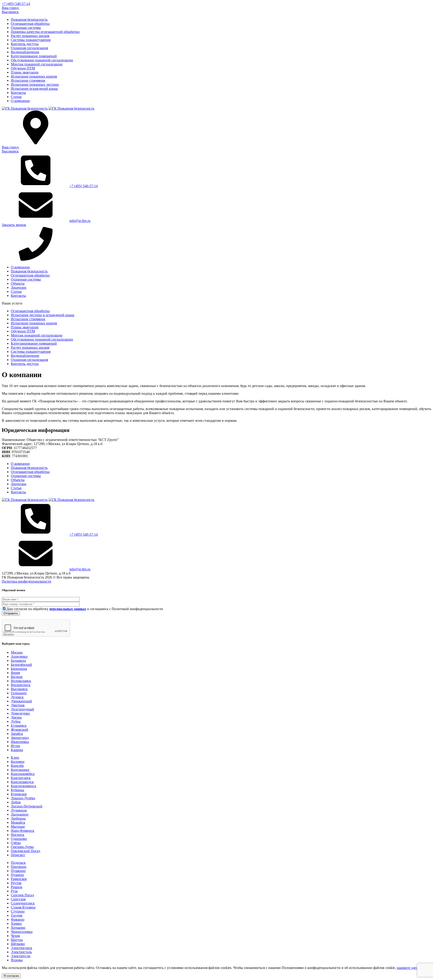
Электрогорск (21, 948)
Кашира (17, 750)
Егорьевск (19, 725)
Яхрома (17, 960)
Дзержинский (21, 701)
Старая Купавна (23, 907)
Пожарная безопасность (29, 19)
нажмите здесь (408, 968)
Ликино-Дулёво (23, 798)
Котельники (20, 770)
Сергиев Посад (22, 895)
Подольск (18, 863)
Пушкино (18, 871)
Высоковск (19, 689)
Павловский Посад (25, 851)
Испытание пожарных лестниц (35, 84)
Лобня (16, 802)
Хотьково (18, 927)
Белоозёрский (21, 664)
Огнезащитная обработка (30, 23)
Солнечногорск (23, 903)
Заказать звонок (14, 225)
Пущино (17, 875)
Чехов (15, 936)
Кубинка (17, 790)
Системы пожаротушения (31, 40)
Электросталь (21, 952)
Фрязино (17, 919)
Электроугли (20, 956)
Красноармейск (23, 774)
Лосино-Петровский (26, 806)
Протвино (18, 867)
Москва (17, 652)
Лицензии (18, 287)
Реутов (16, 883)
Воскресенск (20, 685)
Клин (15, 757)
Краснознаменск (23, 786)
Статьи (16, 97)
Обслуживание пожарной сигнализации (42, 60)
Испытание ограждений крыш (34, 88)
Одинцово (19, 839)
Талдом (16, 915)
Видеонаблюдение (25, 52)
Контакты (18, 93)
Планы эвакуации (25, 72)
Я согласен (11, 976)
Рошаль (16, 887)
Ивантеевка (20, 742)
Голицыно (19, 693)
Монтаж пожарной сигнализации (36, 64)
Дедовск (17, 697)
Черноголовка (21, 932)
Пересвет (18, 855)
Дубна (16, 721)
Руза (14, 891)
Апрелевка (19, 656)
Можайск (18, 822)
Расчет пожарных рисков (30, 36)
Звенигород (20, 738)
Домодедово (20, 713)
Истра (15, 746)
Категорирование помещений (34, 56)
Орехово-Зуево (22, 847)
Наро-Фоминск (22, 830)
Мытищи (18, 826)
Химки (16, 923)
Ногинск (17, 835)
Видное (17, 677)
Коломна (17, 761)
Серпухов (18, 899)
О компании (20, 101)
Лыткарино (19, 814)
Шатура (17, 940)
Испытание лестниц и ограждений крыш (42, 315)
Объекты (18, 283)
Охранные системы (26, 28)
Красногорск (21, 778)
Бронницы (19, 669)
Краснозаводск (22, 782)
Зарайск (17, 734)
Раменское (19, 879)
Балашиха (18, 660)
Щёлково (18, 944)
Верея (15, 673)
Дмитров (18, 705)
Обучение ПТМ (23, 68)
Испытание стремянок (28, 80)
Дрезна (16, 717)
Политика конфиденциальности (26, 581)
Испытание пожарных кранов (34, 76)
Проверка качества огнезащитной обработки (45, 32)
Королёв (17, 766)
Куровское (19, 794)
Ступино (18, 911)
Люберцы (18, 818)
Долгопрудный (22, 709)
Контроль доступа (25, 44)
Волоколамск (21, 681)
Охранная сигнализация (29, 48)
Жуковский (19, 729)
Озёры (16, 843)
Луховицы (19, 810)
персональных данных (67, 609)
